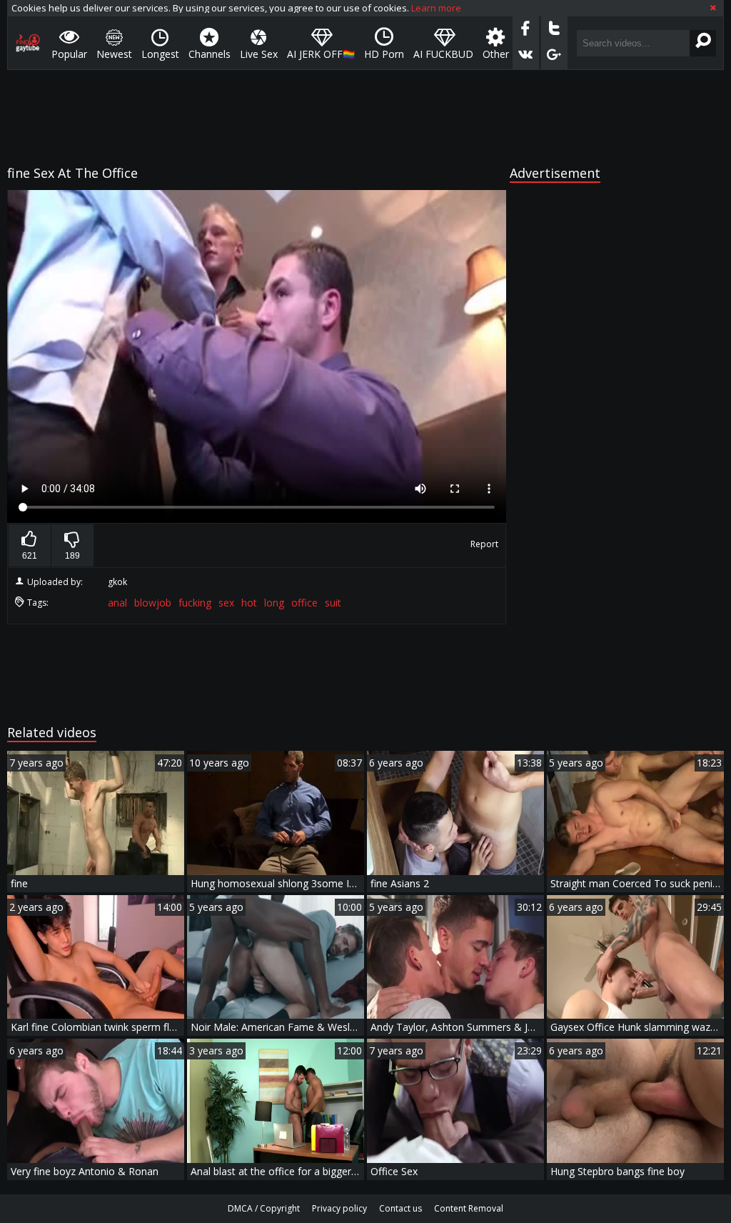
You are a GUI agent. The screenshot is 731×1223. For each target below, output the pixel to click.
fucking (194, 602)
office (304, 602)
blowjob (152, 602)
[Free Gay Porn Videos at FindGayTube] (28, 42)
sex (226, 602)
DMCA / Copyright (264, 1208)
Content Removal (468, 1208)
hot (249, 602)
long (274, 602)
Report (484, 544)
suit (333, 602)
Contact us (400, 1208)
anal (117, 602)
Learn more (436, 7)
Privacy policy (339, 1208)
